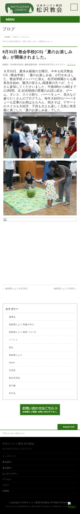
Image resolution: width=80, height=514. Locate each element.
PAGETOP (69, 427)
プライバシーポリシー (13, 433)
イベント (71, 64)
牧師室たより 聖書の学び (21, 324)
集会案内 (6, 468)
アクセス (6, 479)
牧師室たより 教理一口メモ (22, 332)
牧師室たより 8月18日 (15, 288)
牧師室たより (15, 355)
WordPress (23, 506)
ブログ (5, 485)
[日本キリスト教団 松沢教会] (32, 9)
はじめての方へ (10, 473)
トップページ (9, 456)
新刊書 (12, 385)
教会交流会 (14, 378)
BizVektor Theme (40, 506)
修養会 (12, 317)
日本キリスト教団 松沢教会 (35, 502)
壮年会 (12, 393)
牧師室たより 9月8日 (66, 288)
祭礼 (11, 347)
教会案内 (6, 462)
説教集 (5, 491)
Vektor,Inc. (57, 506)
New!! (12, 362)
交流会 (12, 370)
